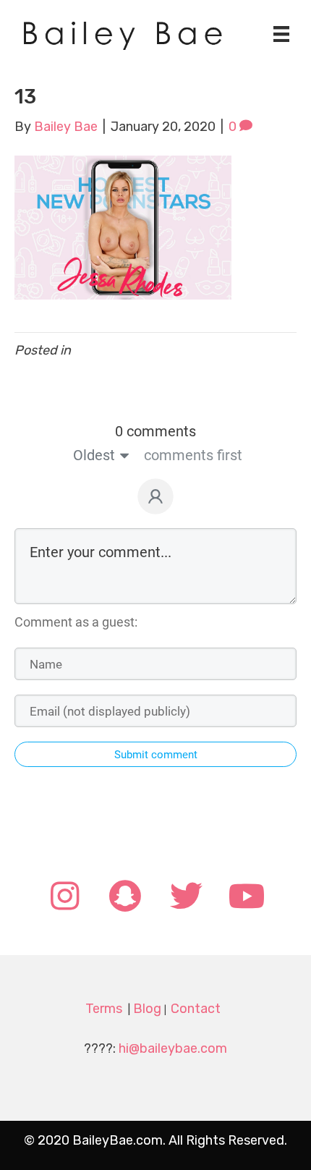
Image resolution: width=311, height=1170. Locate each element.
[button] (64, 897)
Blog (147, 1009)
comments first (193, 455)
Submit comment (155, 754)
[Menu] (281, 34)
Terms (103, 1009)
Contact (196, 1009)
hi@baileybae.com (173, 1048)
